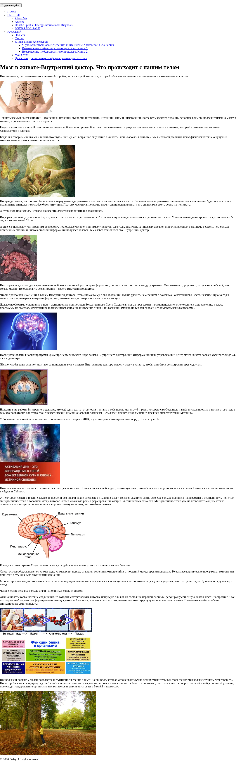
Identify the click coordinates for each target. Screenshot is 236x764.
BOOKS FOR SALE (27, 28)
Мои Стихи (22, 54)
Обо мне (20, 35)
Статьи (19, 38)
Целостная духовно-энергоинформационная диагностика (51, 58)
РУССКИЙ (14, 31)
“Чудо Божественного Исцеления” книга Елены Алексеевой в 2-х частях (68, 44)
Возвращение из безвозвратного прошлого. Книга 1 (55, 48)
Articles (19, 21)
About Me (21, 18)
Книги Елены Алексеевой (31, 41)
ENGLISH (13, 15)
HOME (11, 11)
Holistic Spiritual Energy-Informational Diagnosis (43, 25)
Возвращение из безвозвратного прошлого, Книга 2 (55, 51)
